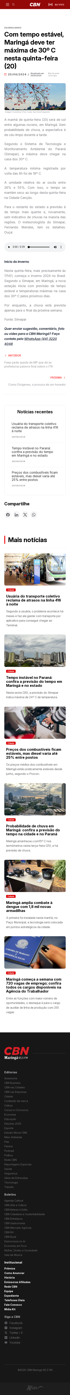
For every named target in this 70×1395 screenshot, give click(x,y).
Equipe (8, 1291)
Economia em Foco (15, 1245)
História (9, 1277)
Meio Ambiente (13, 1137)
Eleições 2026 (12, 1123)
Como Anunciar (14, 1273)
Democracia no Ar (14, 1241)
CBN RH (9, 1232)
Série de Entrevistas (16, 1177)
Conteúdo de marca (16, 1100)
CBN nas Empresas (15, 1091)
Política (8, 1155)
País (6, 1141)
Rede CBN (10, 1159)
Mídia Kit (9, 1309)
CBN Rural (10, 1236)
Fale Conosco (13, 1304)
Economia (10, 1114)
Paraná (8, 1146)
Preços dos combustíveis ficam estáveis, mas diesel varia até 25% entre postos (35, 476)
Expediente (11, 1295)
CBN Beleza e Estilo (16, 1209)
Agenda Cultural (13, 1200)
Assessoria (10, 1078)
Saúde (8, 1168)
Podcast (9, 1150)
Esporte (8, 1128)
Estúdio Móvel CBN (15, 1132)
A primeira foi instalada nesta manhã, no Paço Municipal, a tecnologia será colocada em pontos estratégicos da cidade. (34, 922)
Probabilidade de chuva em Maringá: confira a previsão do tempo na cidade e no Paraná (33, 830)
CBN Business (12, 1082)
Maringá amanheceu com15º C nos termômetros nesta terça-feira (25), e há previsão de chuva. (32, 845)
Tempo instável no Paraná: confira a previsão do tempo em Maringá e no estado (32, 451)
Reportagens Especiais (18, 1164)
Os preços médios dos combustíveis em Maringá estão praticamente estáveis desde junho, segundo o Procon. (34, 769)
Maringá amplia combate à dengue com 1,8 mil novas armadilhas (29, 907)
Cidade (11, 590)
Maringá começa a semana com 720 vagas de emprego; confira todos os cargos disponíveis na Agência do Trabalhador (33, 985)
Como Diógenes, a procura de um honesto (37, 384)
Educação (10, 1119)
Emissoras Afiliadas (17, 1282)
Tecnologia (11, 1182)
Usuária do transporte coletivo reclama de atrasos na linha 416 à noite (35, 427)
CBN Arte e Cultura (15, 1205)
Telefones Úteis (14, 1300)
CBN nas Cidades (14, 1087)
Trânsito (9, 1187)
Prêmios (9, 1268)
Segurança (10, 1173)
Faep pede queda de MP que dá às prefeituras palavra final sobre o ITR (28, 364)
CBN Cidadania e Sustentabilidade (24, 1214)
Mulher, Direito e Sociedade (21, 1250)
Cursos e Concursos (16, 1110)
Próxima (56, 377)
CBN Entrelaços (13, 1218)
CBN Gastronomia (14, 1223)
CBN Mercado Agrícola (17, 1227)
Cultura (8, 1105)
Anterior (14, 355)
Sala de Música (13, 1254)
